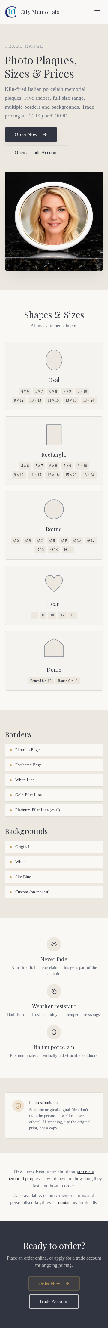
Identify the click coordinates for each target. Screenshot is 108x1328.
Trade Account (54, 1301)
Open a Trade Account (36, 152)
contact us (67, 1202)
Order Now (26, 134)
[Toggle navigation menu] (97, 12)
